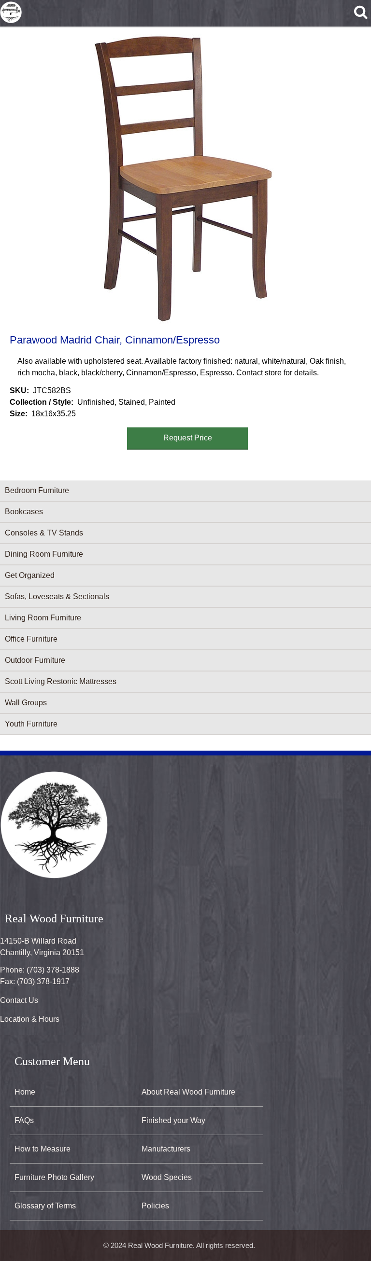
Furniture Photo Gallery (54, 1177)
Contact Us (19, 1000)
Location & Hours (29, 1019)
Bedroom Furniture (37, 490)
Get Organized (30, 575)
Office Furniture (31, 639)
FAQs (24, 1120)
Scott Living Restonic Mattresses (60, 681)
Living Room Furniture (43, 618)
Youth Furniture (31, 724)
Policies (155, 1206)
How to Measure (42, 1149)
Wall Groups (26, 703)
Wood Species (167, 1177)
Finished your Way (173, 1120)
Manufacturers (166, 1149)
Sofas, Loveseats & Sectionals (57, 596)
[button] (183, 179)
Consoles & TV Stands (44, 533)
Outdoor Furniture (35, 660)
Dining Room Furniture (44, 554)
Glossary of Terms (45, 1206)
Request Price (187, 438)
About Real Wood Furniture (188, 1092)
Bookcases (24, 511)
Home (24, 1092)
